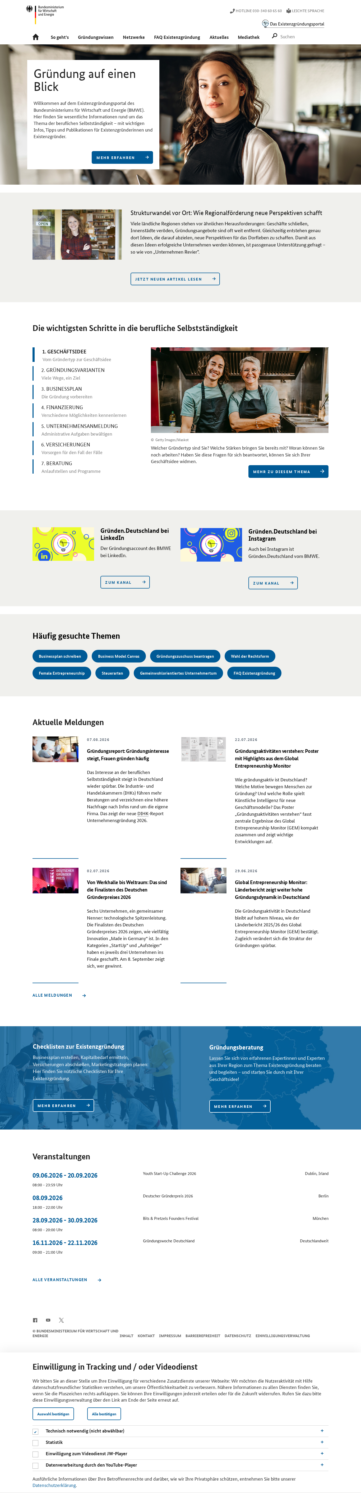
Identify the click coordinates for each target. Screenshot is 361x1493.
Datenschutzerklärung (54, 1485)
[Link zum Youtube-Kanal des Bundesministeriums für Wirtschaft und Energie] (48, 1320)
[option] (180, 114)
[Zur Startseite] (37, 37)
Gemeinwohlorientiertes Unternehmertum (178, 673)
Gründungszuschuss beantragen (185, 656)
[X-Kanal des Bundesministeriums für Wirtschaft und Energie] (61, 1320)
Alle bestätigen (104, 1413)
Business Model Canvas (119, 656)
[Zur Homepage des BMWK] (45, 17)
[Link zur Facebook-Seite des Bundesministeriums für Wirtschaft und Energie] (35, 1320)
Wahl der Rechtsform (250, 656)
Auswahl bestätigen (53, 1413)
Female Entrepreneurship (62, 673)
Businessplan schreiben (60, 656)
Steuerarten (112, 673)
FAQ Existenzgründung (254, 673)
